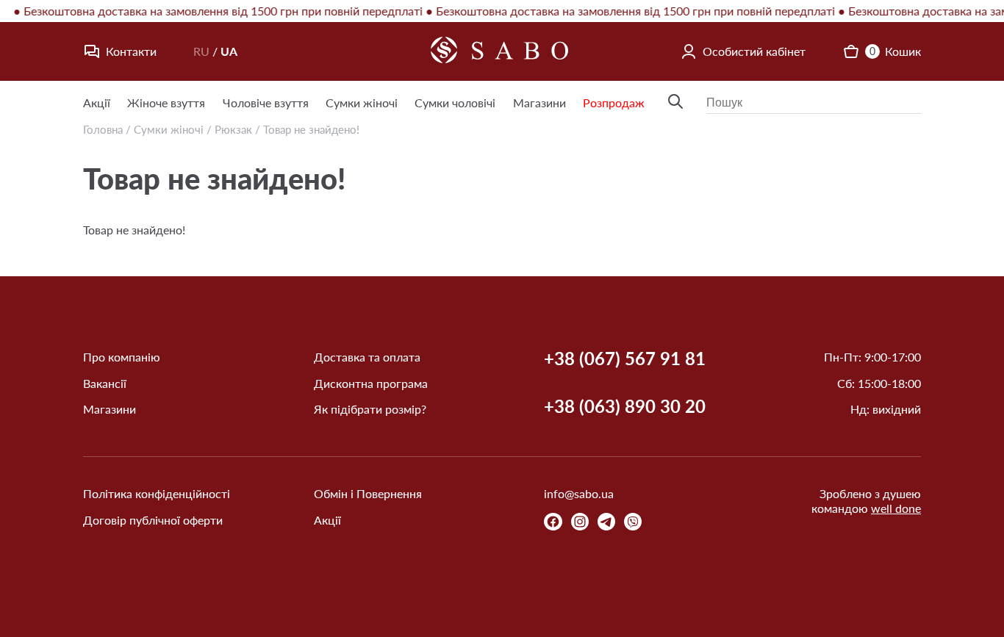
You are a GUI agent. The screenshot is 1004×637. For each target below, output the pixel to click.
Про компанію (121, 357)
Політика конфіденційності (156, 493)
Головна (103, 129)
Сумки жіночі (362, 102)
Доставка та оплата (367, 357)
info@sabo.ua (579, 493)
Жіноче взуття (166, 102)
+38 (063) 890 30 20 (625, 406)
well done (896, 508)
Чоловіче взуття (266, 102)
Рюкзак (233, 129)
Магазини (539, 102)
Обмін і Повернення (368, 493)
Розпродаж (614, 102)
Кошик (895, 51)
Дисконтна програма (371, 383)
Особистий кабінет (754, 51)
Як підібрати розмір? (370, 409)
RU (201, 51)
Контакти (131, 51)
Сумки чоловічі (455, 102)
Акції (96, 102)
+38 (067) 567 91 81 (625, 358)
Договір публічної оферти (153, 520)
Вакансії (104, 383)
